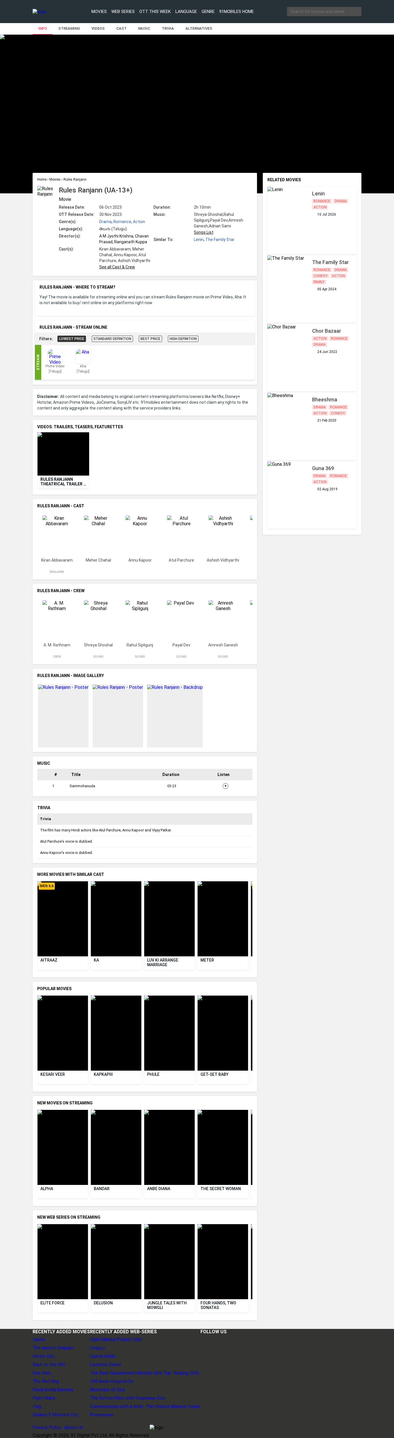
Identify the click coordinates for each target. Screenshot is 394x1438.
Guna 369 (323, 468)
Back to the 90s (49, 1364)
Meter (207, 960)
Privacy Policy (47, 1427)
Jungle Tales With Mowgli (167, 1305)
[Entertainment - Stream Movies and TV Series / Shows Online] (54, 11)
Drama (105, 221)
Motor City (44, 1356)
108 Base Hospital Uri (112, 1381)
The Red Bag (46, 1381)
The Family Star (219, 239)
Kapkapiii (103, 1074)
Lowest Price (71, 339)
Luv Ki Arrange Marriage (163, 962)
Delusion (103, 1303)
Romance (122, 221)
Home (42, 179)
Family (319, 282)
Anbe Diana (158, 1188)
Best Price (150, 339)
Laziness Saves (105, 1364)
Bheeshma (324, 400)
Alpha (46, 1188)
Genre (208, 11)
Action (139, 221)
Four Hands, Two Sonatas (218, 1305)
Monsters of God (107, 1389)
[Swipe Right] (251, 454)
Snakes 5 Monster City (56, 1415)
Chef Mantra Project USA (116, 1339)
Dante (39, 1339)
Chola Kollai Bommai (53, 1389)
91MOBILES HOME (236, 11)
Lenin (199, 239)
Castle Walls (102, 1356)
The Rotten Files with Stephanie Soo (127, 1398)
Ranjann (57, 571)
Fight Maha (44, 1398)
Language (186, 11)
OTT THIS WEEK (155, 11)
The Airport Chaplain (53, 1348)
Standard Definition (112, 339)
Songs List (203, 232)
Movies (99, 11)
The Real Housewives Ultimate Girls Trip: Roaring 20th (144, 1373)
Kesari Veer (52, 1074)
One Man (41, 1373)
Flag (37, 1406)
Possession (101, 1415)
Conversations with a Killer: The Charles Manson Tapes (145, 1406)
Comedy (321, 276)
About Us (73, 1427)
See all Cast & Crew (117, 267)
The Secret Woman (220, 1188)
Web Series (123, 11)
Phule (153, 1074)
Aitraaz (48, 960)
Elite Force (52, 1303)
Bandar (102, 1188)
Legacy (97, 1348)
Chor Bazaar (326, 331)
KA (96, 960)
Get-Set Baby (214, 1074)
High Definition (183, 339)
